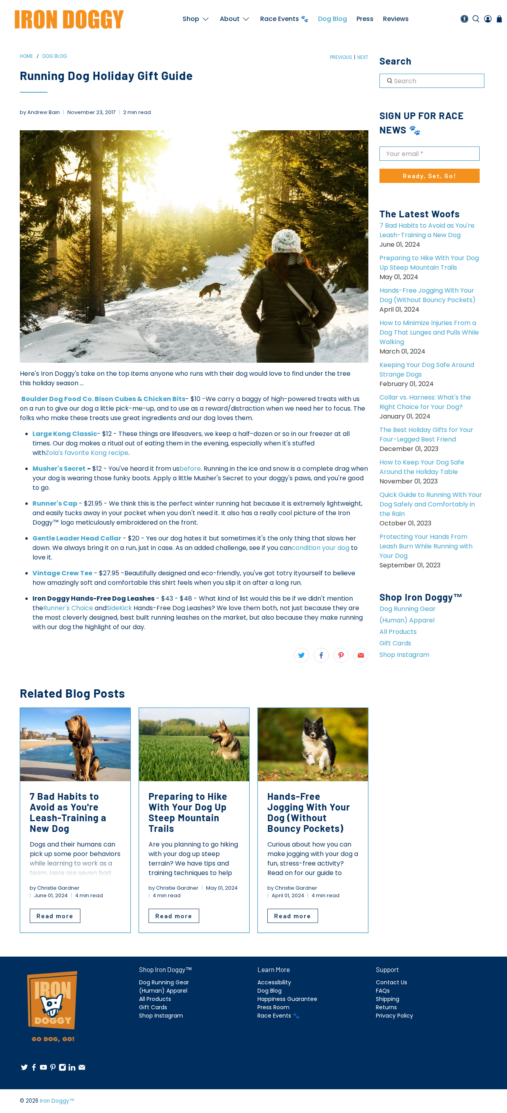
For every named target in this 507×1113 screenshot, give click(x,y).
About (230, 18)
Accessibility (274, 982)
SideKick (119, 608)
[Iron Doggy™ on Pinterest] (53, 1069)
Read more (55, 915)
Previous (341, 57)
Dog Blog (332, 18)
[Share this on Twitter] (301, 655)
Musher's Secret (59, 468)
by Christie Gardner (55, 888)
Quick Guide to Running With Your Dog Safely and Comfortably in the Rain (430, 504)
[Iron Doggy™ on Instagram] (62, 1069)
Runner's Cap (54, 503)
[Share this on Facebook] (321, 655)
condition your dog (320, 547)
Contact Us (391, 982)
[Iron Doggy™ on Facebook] (34, 1069)
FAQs (383, 991)
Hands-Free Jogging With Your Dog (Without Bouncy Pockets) (427, 295)
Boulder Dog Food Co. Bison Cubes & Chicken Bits (103, 398)
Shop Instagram (404, 654)
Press (365, 18)
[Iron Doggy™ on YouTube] (43, 1069)
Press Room (273, 1007)
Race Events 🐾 (284, 18)
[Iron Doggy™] (68, 19)
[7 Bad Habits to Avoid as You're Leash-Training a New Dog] (75, 744)
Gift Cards (395, 643)
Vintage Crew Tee (62, 573)
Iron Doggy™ (57, 1101)
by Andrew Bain (40, 112)
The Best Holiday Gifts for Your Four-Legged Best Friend (426, 434)
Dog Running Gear (407, 608)
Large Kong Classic (64, 433)
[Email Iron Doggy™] (82, 1069)
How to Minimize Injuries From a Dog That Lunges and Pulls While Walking (429, 332)
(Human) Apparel (407, 620)
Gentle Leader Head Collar (76, 538)
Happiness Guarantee (287, 999)
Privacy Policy (394, 1016)
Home (26, 56)
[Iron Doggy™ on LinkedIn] (72, 1069)
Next (362, 57)
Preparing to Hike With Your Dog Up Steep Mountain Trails (429, 262)
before (190, 468)
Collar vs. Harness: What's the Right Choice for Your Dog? (425, 402)
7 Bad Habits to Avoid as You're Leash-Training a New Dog (427, 230)
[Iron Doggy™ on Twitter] (24, 1069)
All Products (398, 631)
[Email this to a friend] (360, 655)
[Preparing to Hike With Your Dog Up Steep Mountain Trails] (194, 744)
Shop (191, 18)
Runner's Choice (68, 608)
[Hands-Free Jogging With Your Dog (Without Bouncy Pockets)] (313, 744)
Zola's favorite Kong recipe (87, 452)
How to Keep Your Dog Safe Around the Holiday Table (421, 467)
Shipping (387, 999)
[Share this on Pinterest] (341, 655)
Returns (386, 1007)
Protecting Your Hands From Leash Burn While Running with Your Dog (426, 546)
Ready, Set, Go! (429, 175)
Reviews (396, 18)
